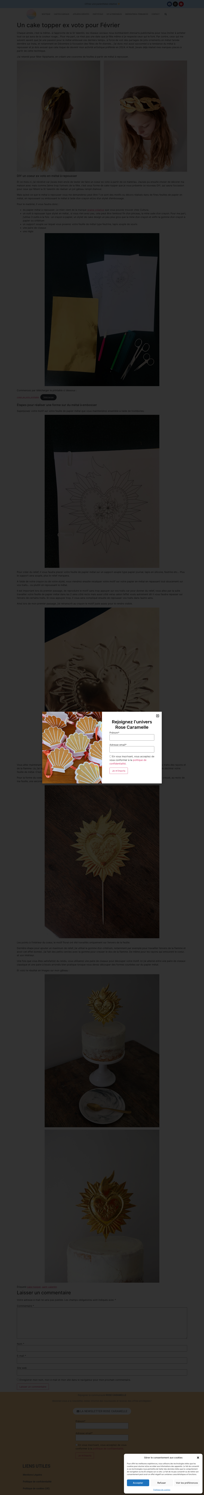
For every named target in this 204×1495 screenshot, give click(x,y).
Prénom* (114, 732)
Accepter (138, 1482)
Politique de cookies (161, 1490)
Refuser (161, 1482)
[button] (198, 1457)
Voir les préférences (187, 1482)
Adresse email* (117, 745)
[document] (102, 747)
